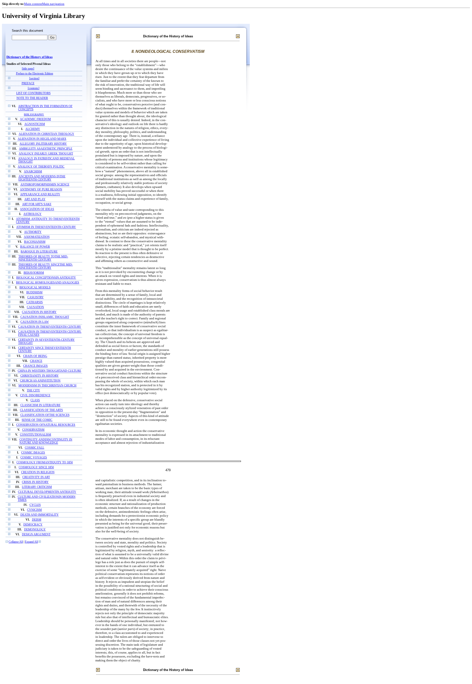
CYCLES (35, 505)
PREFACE (28, 83)
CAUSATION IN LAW (34, 322)
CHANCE (36, 361)
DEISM (36, 519)
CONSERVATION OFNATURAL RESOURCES (45, 425)
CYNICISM (34, 510)
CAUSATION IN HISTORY (39, 312)
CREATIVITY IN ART (36, 477)
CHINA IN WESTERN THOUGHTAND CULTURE (49, 370)
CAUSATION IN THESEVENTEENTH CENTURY (49, 326)
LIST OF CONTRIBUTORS (33, 93)
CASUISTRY (35, 297)
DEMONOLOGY (35, 529)
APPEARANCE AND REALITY (40, 194)
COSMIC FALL (34, 447)
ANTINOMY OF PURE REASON (41, 189)
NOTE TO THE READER (32, 98)
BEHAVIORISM (34, 272)
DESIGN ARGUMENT (36, 534)
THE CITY (33, 390)
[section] (34, 78)
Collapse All (16, 541)
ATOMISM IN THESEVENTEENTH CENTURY (46, 227)
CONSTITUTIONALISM (35, 434)
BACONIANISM (34, 241)
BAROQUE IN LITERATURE (39, 251)
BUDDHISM (34, 292)
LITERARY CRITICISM (37, 487)
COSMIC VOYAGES (33, 457)
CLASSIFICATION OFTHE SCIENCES (45, 415)
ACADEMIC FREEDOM (35, 119)
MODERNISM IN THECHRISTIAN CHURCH (47, 385)
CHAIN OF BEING (35, 356)
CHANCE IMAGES (35, 366)
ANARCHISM (33, 171)
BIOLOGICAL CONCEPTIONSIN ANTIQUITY (46, 277)
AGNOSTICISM (34, 124)
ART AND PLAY (34, 199)
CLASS (35, 400)
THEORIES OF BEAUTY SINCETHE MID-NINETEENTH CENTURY (45, 266)
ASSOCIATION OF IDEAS (37, 209)
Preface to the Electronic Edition (34, 73)
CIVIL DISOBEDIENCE (35, 395)
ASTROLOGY (32, 214)
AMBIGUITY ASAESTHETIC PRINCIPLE (45, 148)
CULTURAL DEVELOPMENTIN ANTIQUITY (47, 492)
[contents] (33, 88)
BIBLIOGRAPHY (34, 114)
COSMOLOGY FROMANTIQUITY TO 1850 (44, 462)
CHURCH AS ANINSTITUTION (40, 380)
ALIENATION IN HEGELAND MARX (42, 139)
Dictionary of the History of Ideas (29, 57)
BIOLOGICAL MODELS (35, 287)
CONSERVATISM (33, 429)
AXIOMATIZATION (37, 237)
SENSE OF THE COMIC (37, 420)
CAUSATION (35, 307)
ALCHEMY (32, 129)
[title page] (28, 68)
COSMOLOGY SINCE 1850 (36, 467)
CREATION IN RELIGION (38, 472)
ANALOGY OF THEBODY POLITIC (41, 166)
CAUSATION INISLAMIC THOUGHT (44, 317)
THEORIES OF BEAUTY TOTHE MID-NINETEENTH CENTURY (43, 258)
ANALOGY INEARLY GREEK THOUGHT (46, 153)
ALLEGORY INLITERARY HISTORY (43, 143)
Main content (33, 4)
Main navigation (53, 4)
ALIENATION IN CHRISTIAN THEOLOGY (46, 134)
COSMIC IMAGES (33, 452)
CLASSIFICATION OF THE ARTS (41, 410)
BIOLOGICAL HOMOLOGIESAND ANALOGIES (47, 282)
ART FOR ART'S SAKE (36, 204)
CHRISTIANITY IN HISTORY (39, 375)
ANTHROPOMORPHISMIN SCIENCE (44, 184)
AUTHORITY (33, 232)
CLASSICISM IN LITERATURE (40, 405)
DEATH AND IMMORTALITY (39, 514)
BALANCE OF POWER (35, 246)
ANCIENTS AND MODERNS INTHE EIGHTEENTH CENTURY (41, 178)
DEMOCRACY (33, 524)
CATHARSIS (34, 302)
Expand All (31, 541)
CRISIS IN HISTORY (35, 482)
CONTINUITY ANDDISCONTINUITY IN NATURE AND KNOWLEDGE (45, 441)
